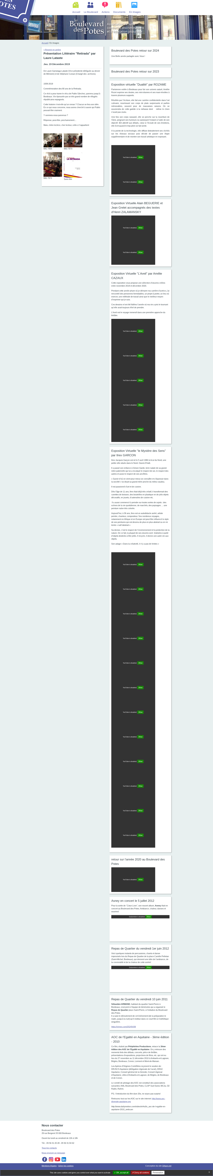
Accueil (45, 43)
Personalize (158, 1173)
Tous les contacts (49, 1148)
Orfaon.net (166, 1166)
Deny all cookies (141, 1173)
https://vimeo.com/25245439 (123, 1027)
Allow (140, 157)
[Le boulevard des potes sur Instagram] (51, 1162)
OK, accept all (122, 1173)
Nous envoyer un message (53, 1153)
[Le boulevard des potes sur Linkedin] (64, 1162)
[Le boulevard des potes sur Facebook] (45, 1162)
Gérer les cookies (65, 1166)
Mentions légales (49, 1166)
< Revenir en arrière (52, 50)
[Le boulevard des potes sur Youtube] (57, 1162)
